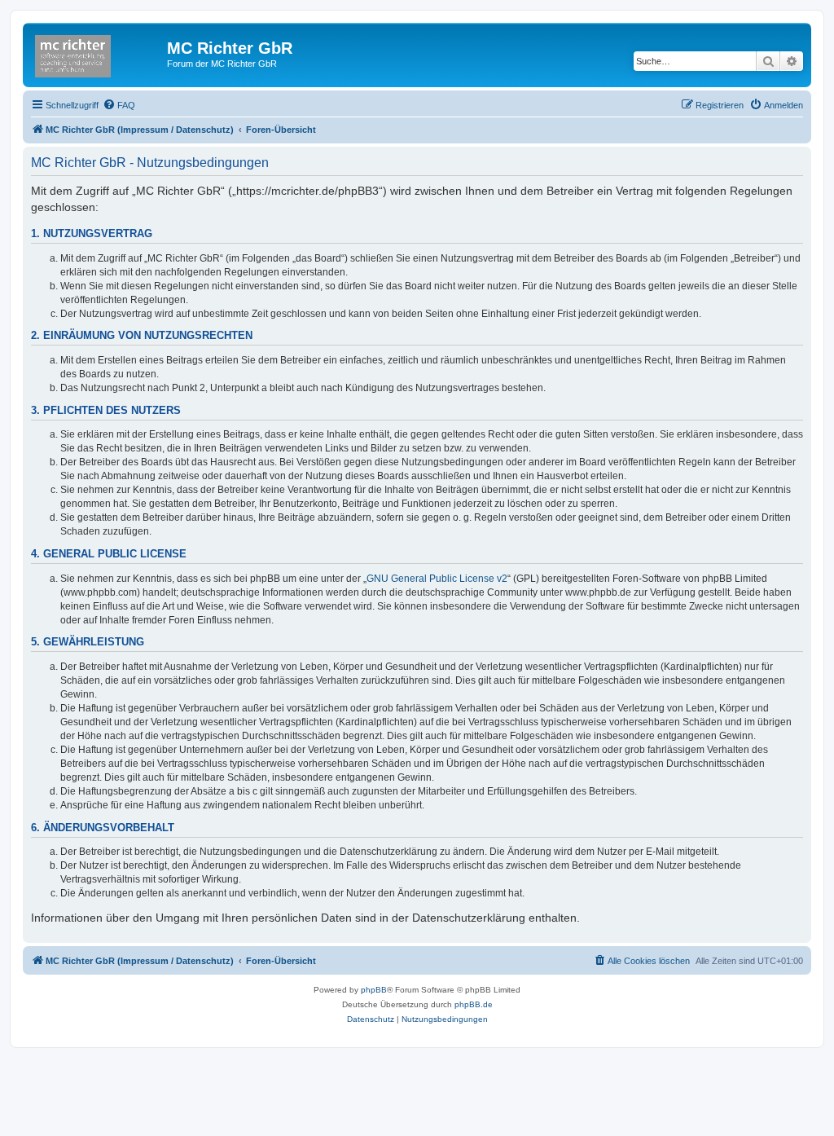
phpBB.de (473, 1004)
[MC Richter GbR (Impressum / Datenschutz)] (97, 53)
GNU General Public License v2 (437, 578)
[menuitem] (119, 105)
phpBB (374, 989)
